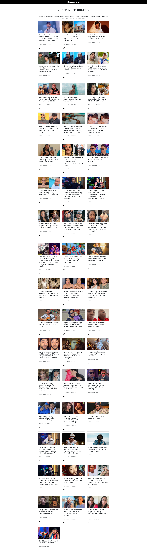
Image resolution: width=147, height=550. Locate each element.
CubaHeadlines (74, 2)
